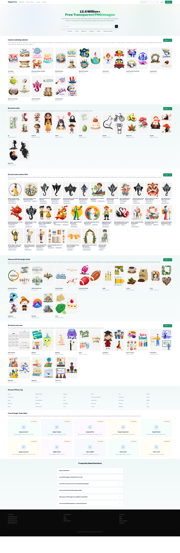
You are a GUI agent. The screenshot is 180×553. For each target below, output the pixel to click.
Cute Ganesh (123, 201)
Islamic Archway (86, 249)
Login (65, 516)
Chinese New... (149, 201)
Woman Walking (12, 203)
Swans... (123, 224)
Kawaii (80, 135)
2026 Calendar (11, 352)
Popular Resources (12, 518)
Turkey (92, 406)
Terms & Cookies (123, 520)
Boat (92, 394)
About (120, 516)
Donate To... (87, 224)
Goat (64, 400)
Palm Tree (93, 403)
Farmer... (35, 201)
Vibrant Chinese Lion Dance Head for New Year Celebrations (152, 199)
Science (98, 31)
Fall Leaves (69, 31)
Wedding (57, 352)
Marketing (10, 380)
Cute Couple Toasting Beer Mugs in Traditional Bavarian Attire (45, 223)
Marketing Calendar (12, 523)
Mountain (34, 316)
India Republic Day (12, 288)
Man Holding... (74, 226)
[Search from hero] (116, 26)
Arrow (9, 394)
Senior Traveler (135, 226)
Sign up (168, 2)
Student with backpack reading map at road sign (166, 223)
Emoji (148, 397)
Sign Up (65, 518)
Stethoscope (39, 406)
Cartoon (34, 135)
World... (133, 224)
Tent (64, 406)
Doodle (151, 135)
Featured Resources (13, 520)
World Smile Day (59, 71)
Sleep (9, 406)
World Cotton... (12, 201)
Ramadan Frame (86, 247)
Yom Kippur (11, 71)
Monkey (37, 403)
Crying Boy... (102, 247)
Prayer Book (51, 247)
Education (34, 380)
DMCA (120, 518)
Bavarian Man (106, 226)
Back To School (130, 352)
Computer (121, 397)
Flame (9, 400)
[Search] (157, 2)
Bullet (104, 288)
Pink (147, 403)
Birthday (34, 352)
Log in (162, 2)
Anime (56, 135)
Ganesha (122, 203)
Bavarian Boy (28, 249)
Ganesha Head (43, 203)
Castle (148, 394)
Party (80, 352)
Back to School (30, 2)
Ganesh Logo (43, 201)
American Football (83, 288)
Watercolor (129, 135)
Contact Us (122, 523)
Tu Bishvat (93, 201)
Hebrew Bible (59, 247)
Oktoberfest (106, 71)
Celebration (10, 397)
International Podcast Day (132, 71)
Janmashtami (153, 71)
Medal (148, 400)
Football (44, 2)
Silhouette (10, 163)
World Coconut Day (12, 98)
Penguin (121, 403)
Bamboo (65, 394)
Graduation (105, 352)
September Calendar (108, 31)
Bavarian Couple (43, 226)
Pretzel (26, 247)
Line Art (104, 135)
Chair (37, 397)
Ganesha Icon (110, 203)
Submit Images (67, 520)
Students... (95, 224)
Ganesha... (164, 201)
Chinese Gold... (57, 224)
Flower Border (39, 400)
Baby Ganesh (148, 224)
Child (64, 397)
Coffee (76, 31)
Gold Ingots (65, 224)
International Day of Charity (38, 71)
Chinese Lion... (149, 203)
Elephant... (156, 224)
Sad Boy (101, 249)
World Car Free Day (83, 71)
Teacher (38, 2)
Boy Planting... (101, 201)
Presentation (153, 352)
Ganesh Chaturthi (36, 98)
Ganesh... (135, 201)
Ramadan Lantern (13, 247)
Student (169, 224)
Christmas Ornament (96, 397)
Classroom (58, 380)
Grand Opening (59, 288)
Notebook (92, 31)
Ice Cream (121, 400)
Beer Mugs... (70, 249)
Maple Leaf (83, 31)
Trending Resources (12, 516)
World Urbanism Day (36, 288)
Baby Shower (39, 394)
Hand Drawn (94, 400)
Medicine (10, 403)
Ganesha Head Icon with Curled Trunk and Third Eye (138, 199)
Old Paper (65, 403)
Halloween (21, 2)
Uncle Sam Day (58, 98)
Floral (151, 288)
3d (8, 135)
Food (56, 316)
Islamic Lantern (12, 249)
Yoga (148, 406)
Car (119, 394)
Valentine (117, 224)
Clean (12, 2)
